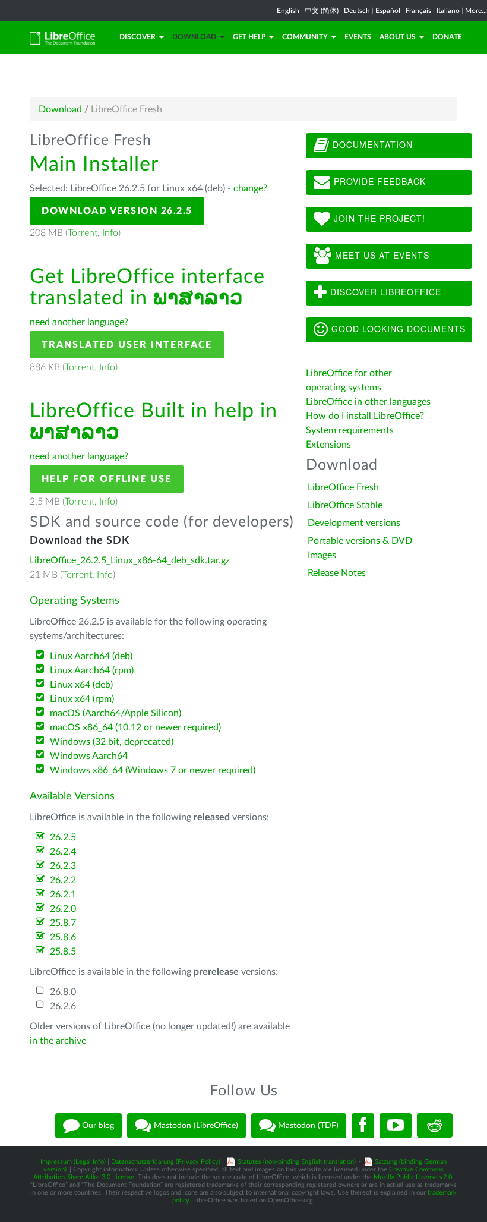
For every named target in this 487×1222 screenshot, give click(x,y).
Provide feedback (378, 181)
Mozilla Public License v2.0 (413, 1177)
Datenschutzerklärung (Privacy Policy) (165, 1161)
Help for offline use (107, 479)
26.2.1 (63, 894)
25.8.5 (63, 951)
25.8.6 (63, 937)
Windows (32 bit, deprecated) (111, 742)
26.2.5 (63, 837)
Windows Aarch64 (89, 756)
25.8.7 (63, 923)
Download (194, 36)
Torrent (82, 233)
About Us (398, 36)
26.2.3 (63, 866)
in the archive (58, 1040)
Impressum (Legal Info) (73, 1161)
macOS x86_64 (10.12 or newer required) (135, 727)
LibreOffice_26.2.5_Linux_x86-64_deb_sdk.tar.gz (130, 560)
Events (357, 36)
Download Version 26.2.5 (117, 211)
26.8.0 (63, 992)
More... (476, 10)
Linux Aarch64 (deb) (91, 656)
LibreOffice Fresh (343, 487)
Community (305, 36)
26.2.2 (63, 880)
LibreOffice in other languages (368, 402)
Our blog (97, 1125)
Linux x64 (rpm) (82, 699)
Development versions (354, 523)
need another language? (79, 322)
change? (250, 188)
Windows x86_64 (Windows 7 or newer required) (152, 770)
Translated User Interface (127, 344)
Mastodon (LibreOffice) (194, 1125)
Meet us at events (380, 255)
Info (110, 233)
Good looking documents (397, 329)
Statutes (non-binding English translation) (297, 1161)
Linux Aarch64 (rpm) (92, 670)
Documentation (371, 144)
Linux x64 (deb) (81, 684)
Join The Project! (378, 218)
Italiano (448, 10)
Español (387, 10)
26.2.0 (63, 909)
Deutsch (357, 10)
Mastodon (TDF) (307, 1125)
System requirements (351, 430)
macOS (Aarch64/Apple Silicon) (115, 713)
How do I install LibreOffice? (365, 416)
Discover (137, 36)
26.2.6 (63, 1006)
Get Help (249, 36)
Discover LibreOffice (384, 292)
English (288, 10)
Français (418, 10)
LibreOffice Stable (345, 505)
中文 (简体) (322, 10)
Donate (447, 36)
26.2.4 (63, 851)
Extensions (328, 444)
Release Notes (337, 573)
